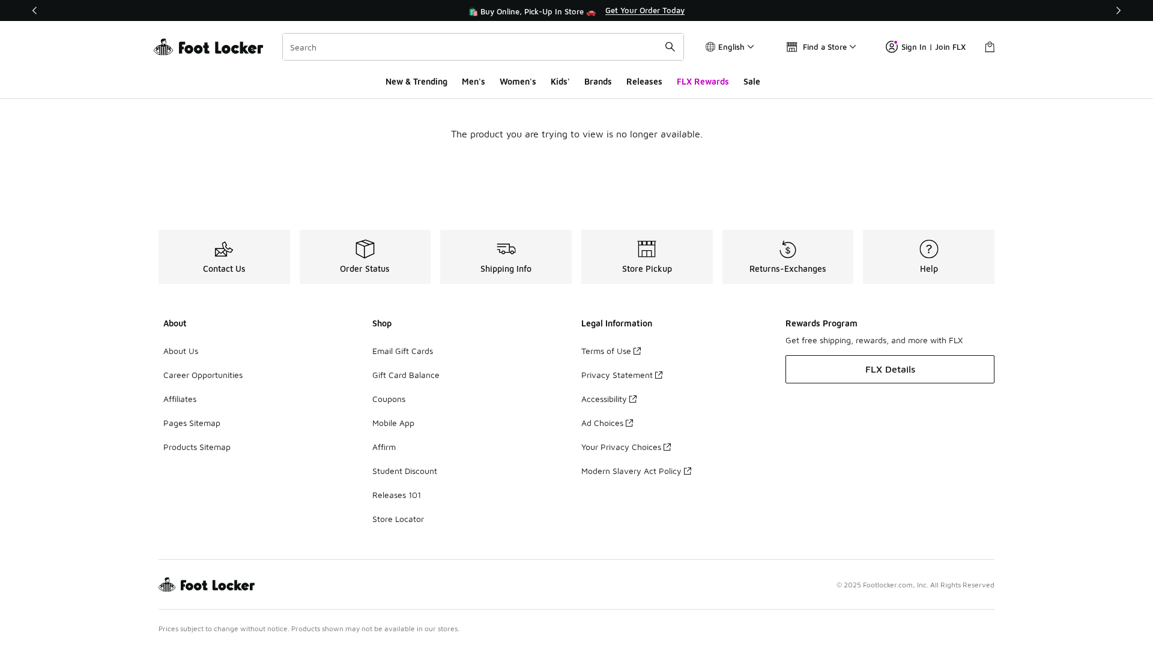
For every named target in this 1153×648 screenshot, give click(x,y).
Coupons (388, 399)
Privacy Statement (617, 375)
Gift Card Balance (406, 375)
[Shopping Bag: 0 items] (989, 46)
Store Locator (398, 519)
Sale (751, 81)
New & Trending (416, 81)
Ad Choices (602, 423)
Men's (473, 81)
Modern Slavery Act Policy (631, 471)
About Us (180, 351)
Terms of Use (606, 351)
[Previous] (35, 10)
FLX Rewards (703, 81)
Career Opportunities (203, 375)
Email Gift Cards (402, 351)
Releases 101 (396, 495)
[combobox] (483, 47)
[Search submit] (670, 47)
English (731, 47)
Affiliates (179, 399)
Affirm (384, 447)
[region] (576, 11)
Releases (644, 81)
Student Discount (404, 471)
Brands (598, 81)
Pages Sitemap (191, 423)
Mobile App (393, 423)
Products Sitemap (197, 447)
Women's (518, 81)
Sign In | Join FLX (933, 47)
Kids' (560, 81)
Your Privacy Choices (621, 447)
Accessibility (604, 399)
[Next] (1118, 10)
